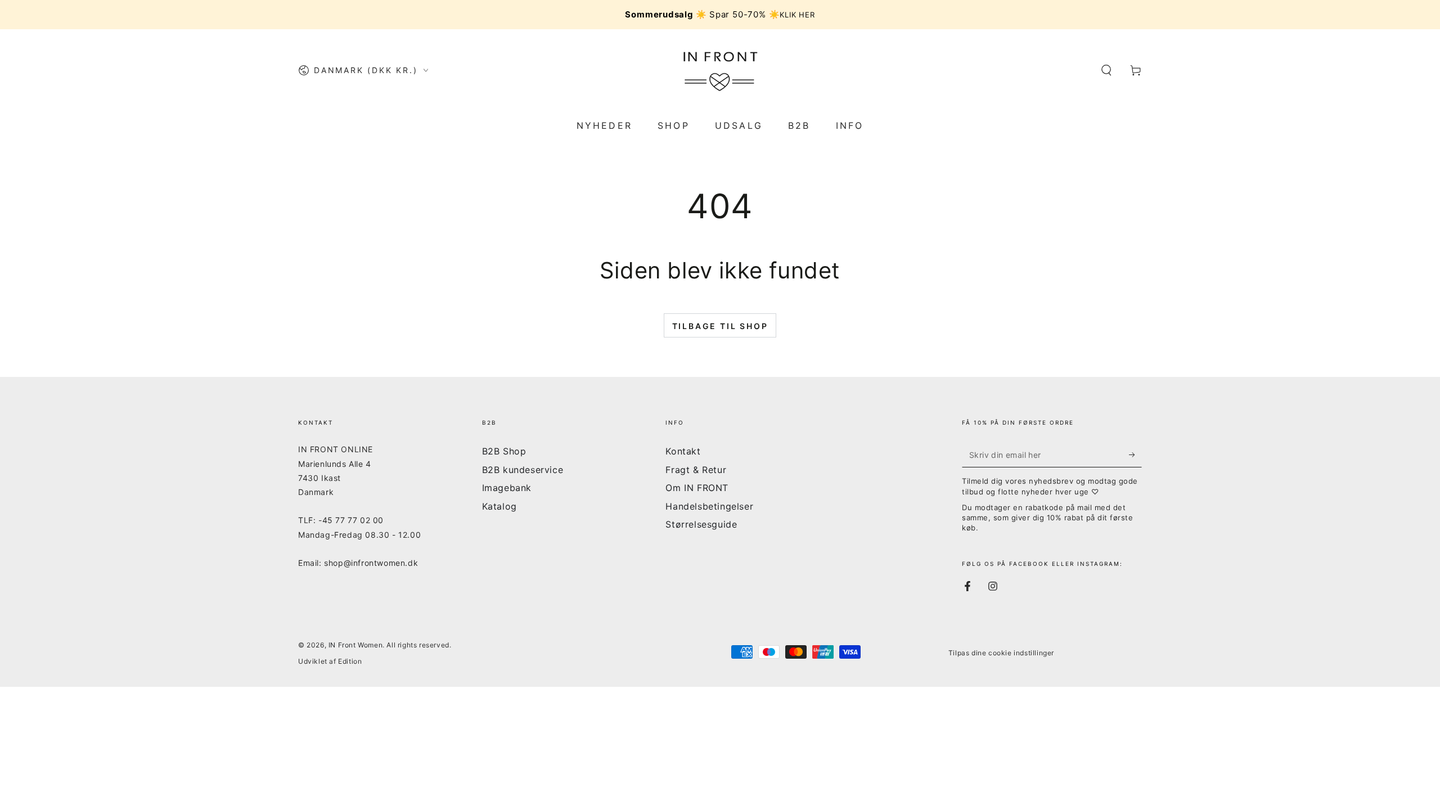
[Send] (1135, 454)
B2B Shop (504, 451)
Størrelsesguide (701, 524)
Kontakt (682, 451)
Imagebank (507, 487)
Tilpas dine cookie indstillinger (1001, 653)
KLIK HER (797, 14)
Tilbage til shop (720, 326)
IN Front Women (355, 645)
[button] (1106, 70)
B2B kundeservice (523, 469)
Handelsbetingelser (709, 506)
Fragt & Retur (695, 469)
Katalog (499, 506)
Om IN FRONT (696, 487)
